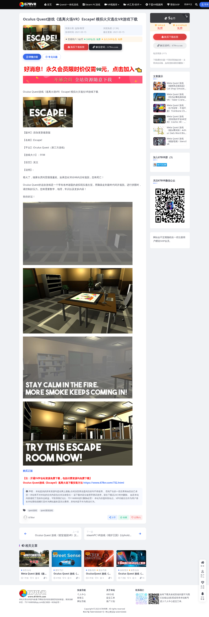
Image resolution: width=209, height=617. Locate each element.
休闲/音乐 (124, 570)
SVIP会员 (161, 25)
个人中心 (81, 594)
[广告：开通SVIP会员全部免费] (82, 69)
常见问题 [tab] (53, 56)
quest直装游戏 (47, 510)
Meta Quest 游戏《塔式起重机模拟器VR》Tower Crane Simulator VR (176, 98)
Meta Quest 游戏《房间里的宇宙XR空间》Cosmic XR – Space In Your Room (177, 120)
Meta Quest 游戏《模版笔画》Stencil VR (177, 141)
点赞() (137, 517)
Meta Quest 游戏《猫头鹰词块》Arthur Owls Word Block (176, 131)
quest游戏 (32, 510)
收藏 (125, 517)
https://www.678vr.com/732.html (103, 482)
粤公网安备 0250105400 (116, 612)
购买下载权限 (78, 47)
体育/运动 (27, 570)
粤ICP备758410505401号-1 (94, 612)
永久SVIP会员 (181, 25)
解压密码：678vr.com (107, 47)
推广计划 (110, 601)
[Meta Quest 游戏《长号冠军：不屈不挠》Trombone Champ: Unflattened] (159, 108)
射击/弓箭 (102, 570)
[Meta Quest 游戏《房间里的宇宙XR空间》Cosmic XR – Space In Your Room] (159, 119)
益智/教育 (79, 28)
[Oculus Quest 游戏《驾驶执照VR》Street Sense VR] (66, 558)
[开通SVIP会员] (82, 80)
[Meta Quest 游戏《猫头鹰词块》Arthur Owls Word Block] (159, 130)
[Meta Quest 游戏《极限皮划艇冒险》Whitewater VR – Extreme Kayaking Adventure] (34, 558)
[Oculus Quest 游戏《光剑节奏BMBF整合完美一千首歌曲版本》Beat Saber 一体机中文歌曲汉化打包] (131, 558)
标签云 (80, 597)
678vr (31, 517)
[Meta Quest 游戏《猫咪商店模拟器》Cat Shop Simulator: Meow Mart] (159, 86)
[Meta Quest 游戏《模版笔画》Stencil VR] (159, 141)
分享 (114, 517)
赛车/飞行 (59, 570)
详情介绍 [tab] (33, 56)
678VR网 (103, 609)
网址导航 (81, 601)
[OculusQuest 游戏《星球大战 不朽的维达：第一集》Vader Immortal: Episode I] (99, 558)
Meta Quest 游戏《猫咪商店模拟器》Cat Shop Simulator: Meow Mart (176, 87)
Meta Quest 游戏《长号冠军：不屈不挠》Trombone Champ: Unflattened (176, 109)
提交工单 (110, 597)
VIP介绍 (110, 594)
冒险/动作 (92, 570)
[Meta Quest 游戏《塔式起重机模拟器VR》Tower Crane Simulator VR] (159, 97)
